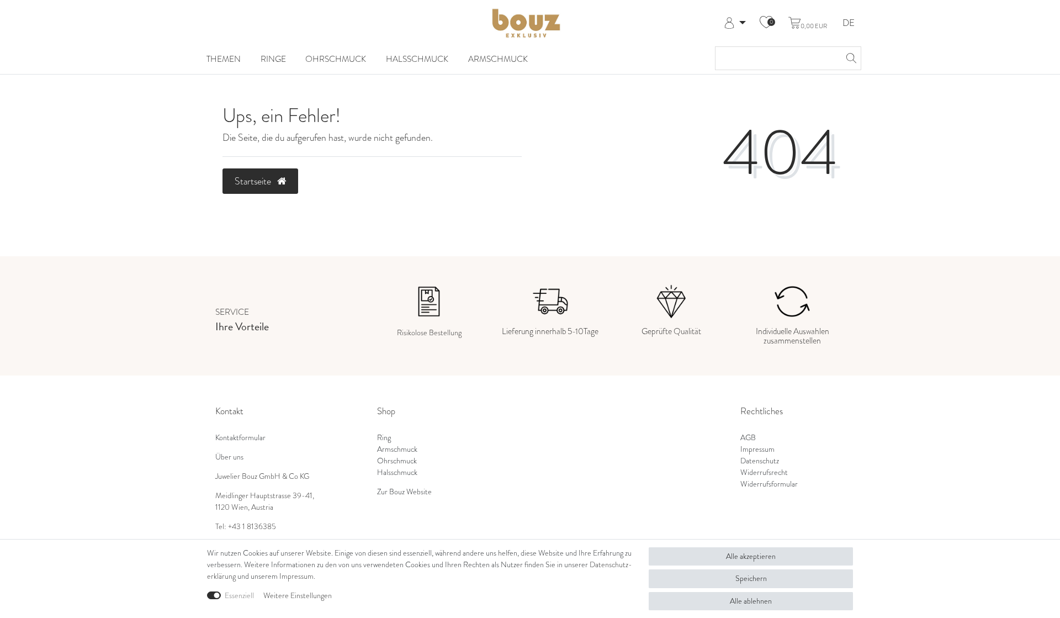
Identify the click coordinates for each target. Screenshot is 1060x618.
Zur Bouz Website (404, 492)
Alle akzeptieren (751, 556)
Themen (223, 59)
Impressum (757, 449)
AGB (748, 437)
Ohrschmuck (335, 59)
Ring (384, 437)
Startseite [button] (254, 181)
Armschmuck (498, 59)
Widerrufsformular (769, 484)
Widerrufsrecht (764, 472)
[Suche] (850, 58)
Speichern (751, 578)
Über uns (229, 457)
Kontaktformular (240, 437)
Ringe (273, 59)
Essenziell (239, 595)
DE (848, 23)
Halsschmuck (417, 59)
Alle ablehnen (751, 601)
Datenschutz (759, 461)
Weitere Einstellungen (297, 595)
